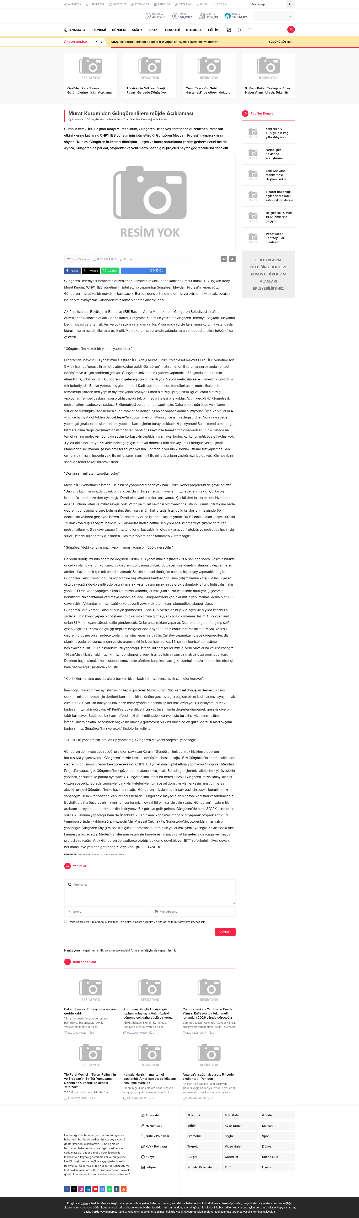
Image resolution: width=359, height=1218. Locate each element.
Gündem (100, 119)
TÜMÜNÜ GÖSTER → (282, 41)
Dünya (90, 119)
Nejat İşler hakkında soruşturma (274, 154)
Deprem (82, 854)
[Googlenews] (102, 1189)
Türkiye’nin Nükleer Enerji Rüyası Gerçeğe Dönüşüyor (147, 90)
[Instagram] (81, 1189)
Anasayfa (77, 119)
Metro (122, 854)
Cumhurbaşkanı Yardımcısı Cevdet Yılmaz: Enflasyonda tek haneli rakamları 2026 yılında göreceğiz (208, 1013)
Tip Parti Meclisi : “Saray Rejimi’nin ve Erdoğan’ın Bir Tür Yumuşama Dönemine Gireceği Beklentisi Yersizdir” (90, 1080)
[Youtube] (95, 1189)
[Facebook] (67, 1189)
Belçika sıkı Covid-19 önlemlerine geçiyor (279, 217)
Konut (114, 854)
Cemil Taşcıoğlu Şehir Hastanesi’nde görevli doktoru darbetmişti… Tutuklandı (208, 92)
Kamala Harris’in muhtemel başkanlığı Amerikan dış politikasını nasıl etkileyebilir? (149, 1078)
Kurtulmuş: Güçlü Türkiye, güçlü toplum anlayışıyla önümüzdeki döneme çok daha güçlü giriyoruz (148, 1013)
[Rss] (124, 1189)
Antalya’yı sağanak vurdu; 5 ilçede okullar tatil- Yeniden (208, 1076)
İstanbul (105, 854)
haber (84, 1203)
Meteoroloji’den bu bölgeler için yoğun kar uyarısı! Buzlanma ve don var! (165, 42)
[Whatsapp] (109, 1189)
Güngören (94, 854)
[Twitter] (74, 1189)
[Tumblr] (116, 1189)
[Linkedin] (88, 1189)
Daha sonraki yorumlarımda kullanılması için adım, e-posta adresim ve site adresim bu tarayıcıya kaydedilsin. (137, 922)
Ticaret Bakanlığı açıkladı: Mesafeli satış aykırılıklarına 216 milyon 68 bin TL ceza (280, 200)
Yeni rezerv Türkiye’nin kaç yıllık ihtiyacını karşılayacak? (277, 135)
